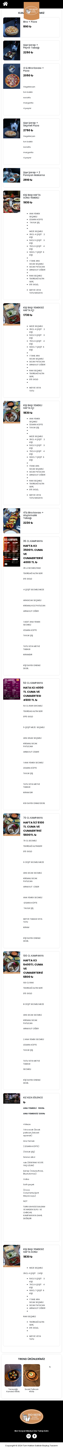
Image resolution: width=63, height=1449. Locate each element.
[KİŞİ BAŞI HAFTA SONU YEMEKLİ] (11, 202)
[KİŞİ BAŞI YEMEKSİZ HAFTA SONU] (11, 1256)
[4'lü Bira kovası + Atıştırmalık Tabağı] (11, 520)
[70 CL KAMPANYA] (11, 824)
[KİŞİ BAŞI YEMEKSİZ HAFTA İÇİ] (11, 314)
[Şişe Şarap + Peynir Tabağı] (11, 50)
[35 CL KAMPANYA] (11, 552)
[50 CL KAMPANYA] (11, 689)
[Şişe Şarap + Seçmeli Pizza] (11, 128)
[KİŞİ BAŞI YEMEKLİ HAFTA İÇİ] (11, 412)
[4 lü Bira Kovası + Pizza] (11, 76)
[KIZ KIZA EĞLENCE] (11, 1098)
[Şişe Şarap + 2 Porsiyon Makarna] (11, 175)
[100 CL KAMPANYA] (11, 962)
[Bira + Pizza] (11, 27)
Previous (1, 1379)
